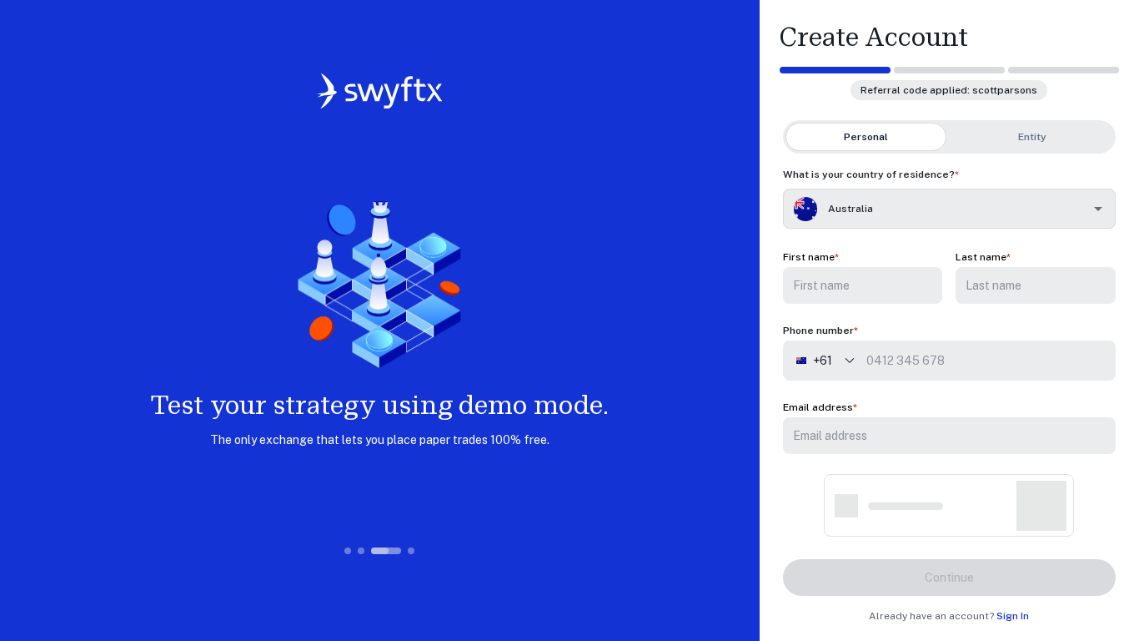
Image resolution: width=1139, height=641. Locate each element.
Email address (818, 407)
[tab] (866, 137)
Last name (981, 257)
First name (809, 257)
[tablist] (949, 137)
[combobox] (942, 208)
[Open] (1098, 208)
